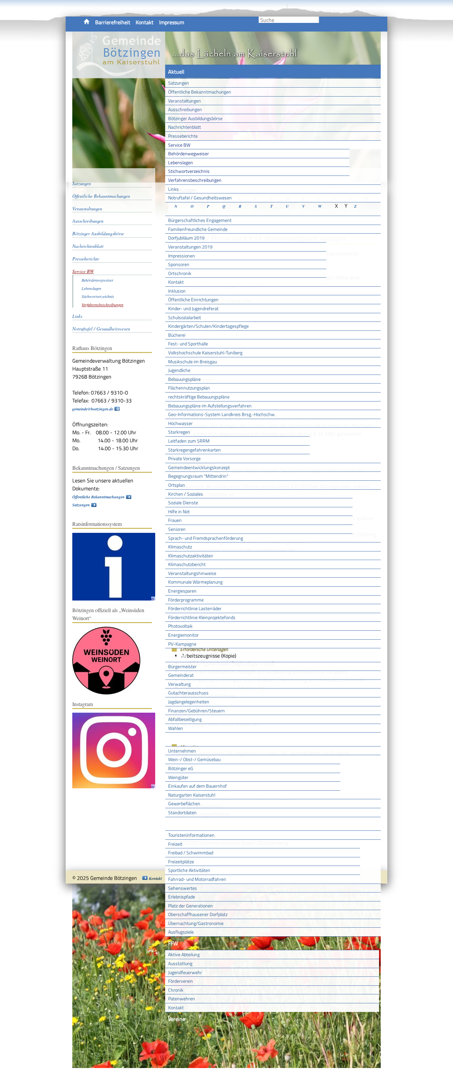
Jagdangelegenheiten (188, 701)
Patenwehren (181, 998)
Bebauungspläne (184, 379)
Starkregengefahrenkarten (194, 449)
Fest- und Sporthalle (188, 343)
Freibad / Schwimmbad (190, 852)
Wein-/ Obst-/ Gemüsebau (194, 759)
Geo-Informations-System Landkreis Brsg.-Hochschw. (222, 414)
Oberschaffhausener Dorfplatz (197, 914)
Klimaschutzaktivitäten (190, 555)
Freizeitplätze (181, 861)
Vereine (176, 1019)
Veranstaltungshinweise (192, 573)
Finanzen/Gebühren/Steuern (196, 710)
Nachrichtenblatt (184, 126)
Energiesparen (182, 590)
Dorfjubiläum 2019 (186, 237)
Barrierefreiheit (112, 22)
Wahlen (175, 728)
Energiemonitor (183, 634)
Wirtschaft (180, 739)
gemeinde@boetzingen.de (92, 409)
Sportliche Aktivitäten (189, 870)
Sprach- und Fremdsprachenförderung (205, 538)
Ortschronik (179, 273)
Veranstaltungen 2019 (190, 246)
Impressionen (181, 255)
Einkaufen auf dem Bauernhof (197, 785)
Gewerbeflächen (184, 803)
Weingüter (178, 777)
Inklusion (177, 290)
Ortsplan (176, 484)
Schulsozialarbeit (184, 317)
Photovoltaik (180, 625)
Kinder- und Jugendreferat (193, 308)
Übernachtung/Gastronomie (196, 923)
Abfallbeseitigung (185, 719)
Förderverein (180, 980)
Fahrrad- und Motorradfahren (197, 879)
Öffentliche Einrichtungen (193, 299)
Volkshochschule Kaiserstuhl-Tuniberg (205, 352)
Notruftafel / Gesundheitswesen (200, 197)
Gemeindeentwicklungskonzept (199, 467)
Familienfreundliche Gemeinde (197, 229)
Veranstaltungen (184, 100)
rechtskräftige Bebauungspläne (198, 396)
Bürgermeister (182, 666)
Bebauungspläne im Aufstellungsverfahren (210, 405)
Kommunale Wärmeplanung (195, 581)
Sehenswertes (182, 888)
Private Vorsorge (184, 458)
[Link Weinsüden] (109, 693)
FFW (173, 943)
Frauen (175, 520)
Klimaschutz (180, 546)
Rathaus (177, 655)
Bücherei (176, 334)
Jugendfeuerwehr (185, 972)
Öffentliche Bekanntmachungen (199, 91)
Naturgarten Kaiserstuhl (191, 794)
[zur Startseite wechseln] (118, 74)
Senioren (177, 529)
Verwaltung (179, 683)
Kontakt (145, 22)
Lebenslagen (180, 162)
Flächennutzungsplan (189, 387)
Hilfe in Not (179, 511)
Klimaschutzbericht (187, 564)
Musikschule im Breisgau (192, 361)
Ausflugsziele (181, 931)
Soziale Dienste (183, 502)
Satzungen (178, 82)
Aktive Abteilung (184, 954)
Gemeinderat (181, 675)
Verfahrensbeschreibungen (195, 180)
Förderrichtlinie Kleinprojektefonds (201, 617)
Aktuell (176, 72)
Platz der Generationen (190, 905)
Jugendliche (179, 370)
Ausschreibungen (185, 109)
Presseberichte (183, 135)
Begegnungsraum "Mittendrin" (198, 475)
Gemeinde (179, 209)
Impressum (171, 22)
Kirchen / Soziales (185, 493)
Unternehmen (182, 750)
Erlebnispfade (181, 896)
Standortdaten (182, 812)
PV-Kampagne (182, 643)
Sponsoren (178, 264)
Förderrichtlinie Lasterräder (195, 608)
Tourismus (179, 824)
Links (173, 188)
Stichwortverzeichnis (189, 171)
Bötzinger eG (180, 768)
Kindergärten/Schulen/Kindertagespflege (208, 325)
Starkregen (179, 431)
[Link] (117, 599)
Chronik (175, 989)
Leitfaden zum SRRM (189, 440)
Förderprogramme (186, 599)
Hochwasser (180, 423)
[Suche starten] (318, 20)
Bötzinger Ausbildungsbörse (195, 118)
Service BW (179, 144)
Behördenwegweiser (188, 153)
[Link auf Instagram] (117, 787)
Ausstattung (180, 963)
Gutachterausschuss (188, 692)
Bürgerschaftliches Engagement (199, 220)
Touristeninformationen (191, 834)
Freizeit (175, 843)
